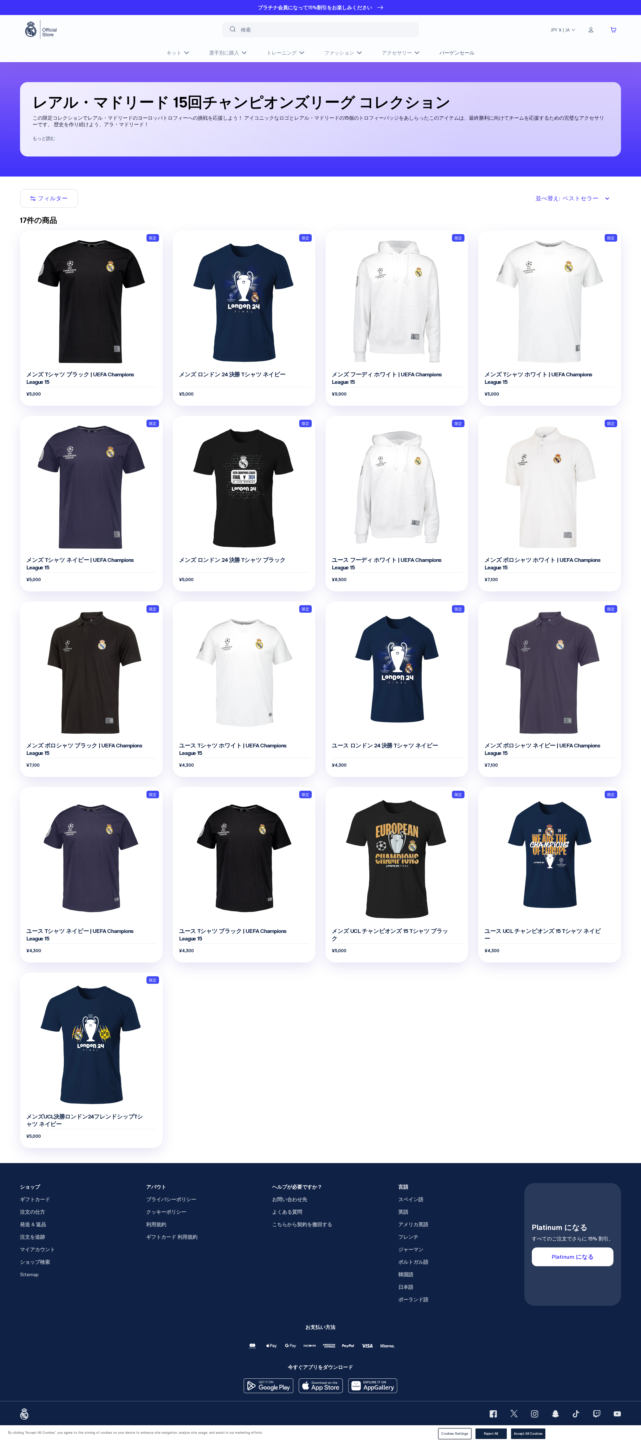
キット (174, 53)
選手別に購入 (224, 53)
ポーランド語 (413, 1300)
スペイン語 (410, 1199)
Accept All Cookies (528, 1433)
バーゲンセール (456, 53)
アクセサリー (397, 53)
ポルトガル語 (413, 1262)
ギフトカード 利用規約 (172, 1237)
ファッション (339, 53)
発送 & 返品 (33, 1224)
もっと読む (44, 138)
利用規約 (156, 1224)
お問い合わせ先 (289, 1199)
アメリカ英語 (413, 1224)
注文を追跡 (32, 1237)
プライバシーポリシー (171, 1199)
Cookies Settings (454, 1433)
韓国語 (405, 1274)
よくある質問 (287, 1212)
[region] (320, 1434)
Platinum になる (573, 1256)
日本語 (405, 1287)
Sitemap (29, 1274)
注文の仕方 (32, 1212)
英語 (403, 1212)
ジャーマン (410, 1249)
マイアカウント (37, 1249)
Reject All (491, 1433)
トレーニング (282, 53)
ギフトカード (35, 1199)
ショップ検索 (35, 1262)
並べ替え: (567, 198)
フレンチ (408, 1237)
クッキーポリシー (166, 1212)
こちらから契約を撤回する (302, 1224)
